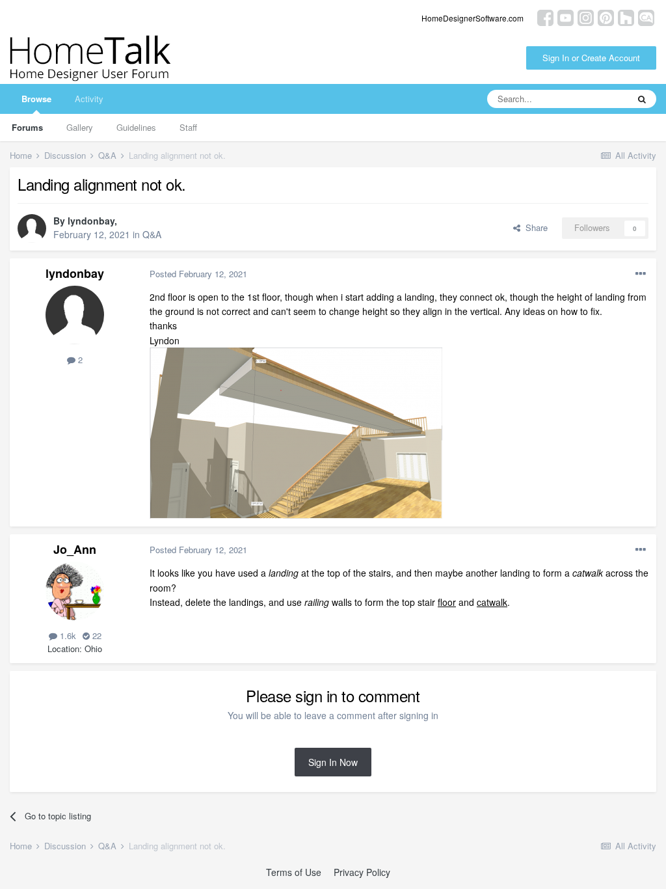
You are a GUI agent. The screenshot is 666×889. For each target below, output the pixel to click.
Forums (27, 127)
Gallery (79, 127)
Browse (36, 98)
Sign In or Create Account (591, 57)
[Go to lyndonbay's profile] (32, 228)
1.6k (66, 635)
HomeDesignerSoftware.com (472, 17)
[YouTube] (565, 16)
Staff (188, 127)
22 (95, 635)
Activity (89, 98)
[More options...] (641, 274)
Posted (198, 273)
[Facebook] (545, 16)
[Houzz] (626, 16)
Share (534, 227)
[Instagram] (586, 16)
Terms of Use (293, 872)
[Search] (642, 99)
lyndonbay (91, 220)
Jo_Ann (74, 549)
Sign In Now (333, 762)
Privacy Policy (362, 872)
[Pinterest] (606, 16)
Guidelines (136, 127)
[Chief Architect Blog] (646, 16)
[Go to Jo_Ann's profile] (75, 591)
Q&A (151, 234)
